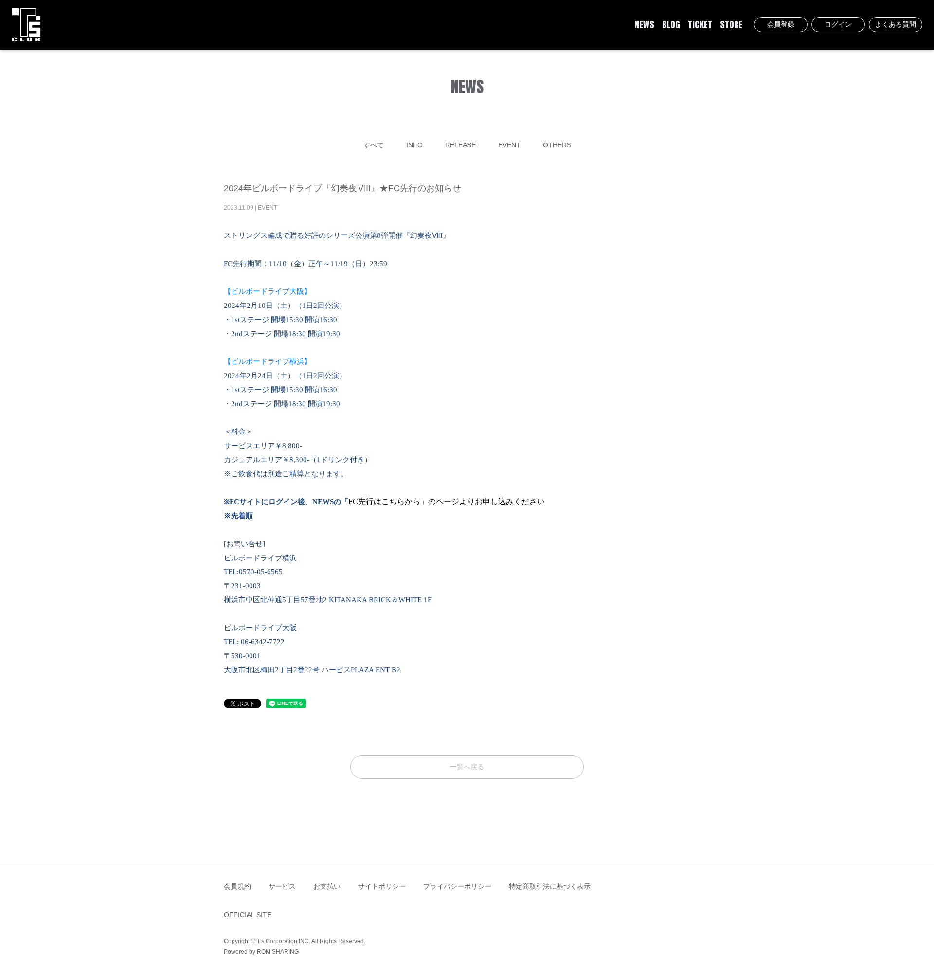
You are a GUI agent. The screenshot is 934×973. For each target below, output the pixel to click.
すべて (373, 145)
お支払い (327, 886)
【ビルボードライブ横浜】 (267, 361)
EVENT (509, 145)
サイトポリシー (382, 886)
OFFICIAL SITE (247, 915)
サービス (282, 886)
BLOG (671, 24)
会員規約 (237, 886)
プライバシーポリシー (457, 886)
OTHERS (557, 145)
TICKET (700, 24)
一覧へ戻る (467, 767)
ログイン (838, 24)
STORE (731, 24)
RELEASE (460, 145)
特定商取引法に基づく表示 (550, 886)
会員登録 (780, 24)
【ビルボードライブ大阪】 (267, 291)
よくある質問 (895, 24)
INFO (414, 145)
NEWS (644, 24)
